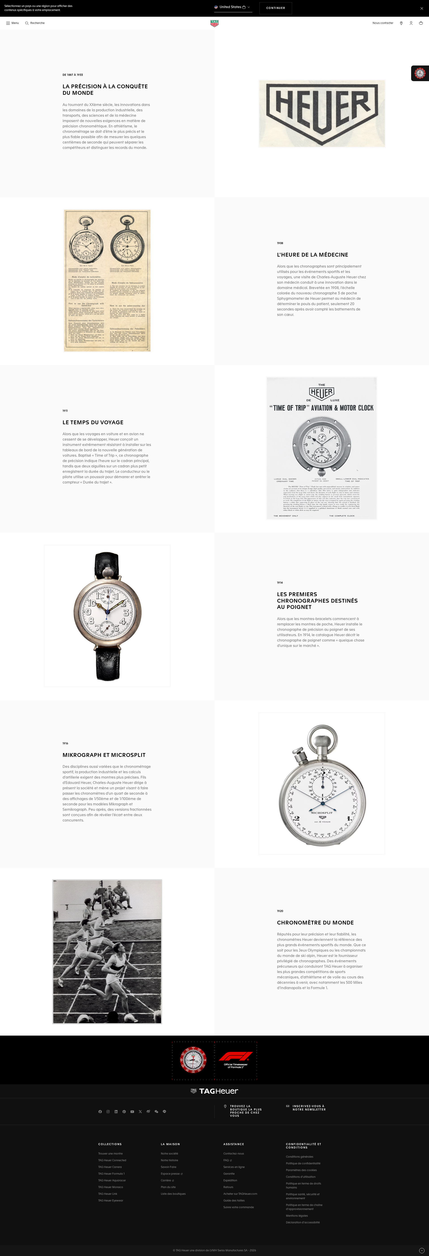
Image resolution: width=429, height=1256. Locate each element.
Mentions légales (297, 1216)
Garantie (229, 1174)
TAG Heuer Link (107, 1194)
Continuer (279, 8)
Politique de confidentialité (303, 1163)
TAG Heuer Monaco (110, 1187)
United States (230, 7)
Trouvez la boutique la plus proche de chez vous (246, 1111)
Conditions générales (299, 1157)
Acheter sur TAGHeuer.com (240, 1194)
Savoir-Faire (168, 1167)
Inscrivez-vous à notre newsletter (309, 1108)
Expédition (230, 1180)
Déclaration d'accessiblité (303, 1222)
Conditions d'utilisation (300, 1177)
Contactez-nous (233, 1154)
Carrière (166, 1180)
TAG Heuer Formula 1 (111, 1174)
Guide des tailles (234, 1200)
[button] (411, 23)
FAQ (226, 1160)
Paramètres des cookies (301, 1170)
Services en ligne (234, 1167)
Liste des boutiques (173, 1194)
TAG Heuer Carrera (110, 1167)
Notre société (169, 1154)
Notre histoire (169, 1160)
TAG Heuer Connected (112, 1160)
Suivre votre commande (238, 1207)
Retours (228, 1187)
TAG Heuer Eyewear (110, 1200)
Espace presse (170, 1174)
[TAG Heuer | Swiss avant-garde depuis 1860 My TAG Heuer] (214, 1091)
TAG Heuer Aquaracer (112, 1180)
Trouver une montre (110, 1154)
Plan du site (168, 1187)
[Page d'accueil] (214, 23)
